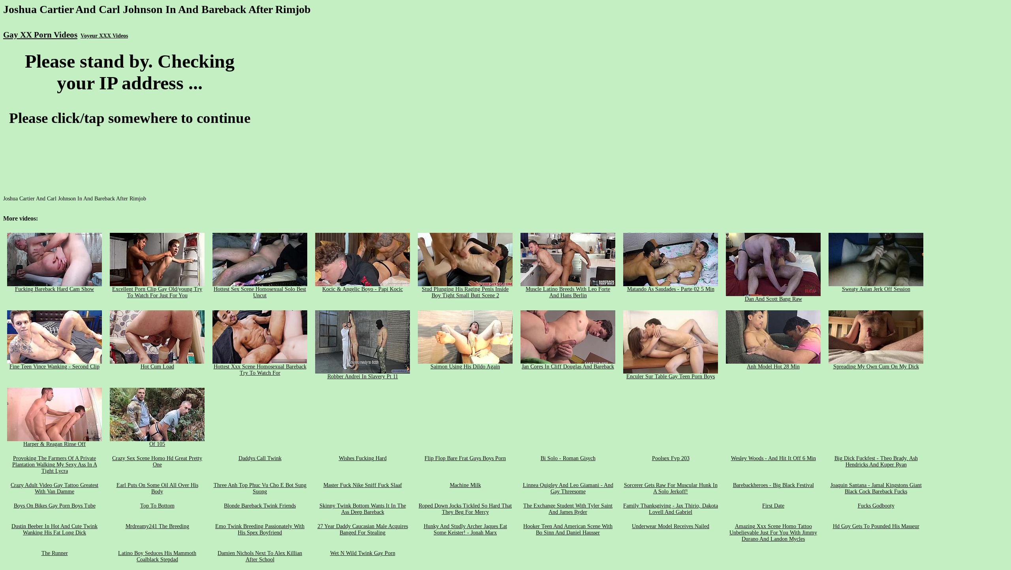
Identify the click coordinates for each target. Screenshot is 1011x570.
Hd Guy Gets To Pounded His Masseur (876, 526)
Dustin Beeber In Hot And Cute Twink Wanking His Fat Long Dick (54, 529)
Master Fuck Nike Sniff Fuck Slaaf (362, 485)
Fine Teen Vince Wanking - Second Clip (54, 367)
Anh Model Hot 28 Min (773, 367)
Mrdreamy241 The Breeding (157, 526)
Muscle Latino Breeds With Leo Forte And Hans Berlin (568, 292)
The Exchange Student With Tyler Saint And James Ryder (568, 509)
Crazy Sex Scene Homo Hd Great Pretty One (157, 461)
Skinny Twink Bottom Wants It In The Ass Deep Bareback (362, 509)
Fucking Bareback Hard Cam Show (54, 289)
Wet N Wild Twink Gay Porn (362, 553)
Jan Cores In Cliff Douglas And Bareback (568, 367)
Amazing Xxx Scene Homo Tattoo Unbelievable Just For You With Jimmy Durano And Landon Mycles (773, 532)
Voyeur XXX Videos (104, 36)
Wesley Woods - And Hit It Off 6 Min (773, 458)
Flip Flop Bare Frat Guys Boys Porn (465, 458)
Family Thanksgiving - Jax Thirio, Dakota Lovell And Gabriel (670, 509)
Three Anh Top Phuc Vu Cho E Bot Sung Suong (260, 488)
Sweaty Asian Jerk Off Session (876, 289)
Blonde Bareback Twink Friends (260, 506)
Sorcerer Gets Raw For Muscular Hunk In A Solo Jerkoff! (671, 488)
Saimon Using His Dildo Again (465, 367)
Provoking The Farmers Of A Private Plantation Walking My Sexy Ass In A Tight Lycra (54, 464)
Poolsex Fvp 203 (671, 458)
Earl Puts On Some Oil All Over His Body (157, 488)
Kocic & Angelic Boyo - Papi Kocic (362, 289)
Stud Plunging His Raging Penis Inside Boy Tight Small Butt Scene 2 (465, 292)
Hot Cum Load (157, 367)
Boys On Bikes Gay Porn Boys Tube (55, 506)
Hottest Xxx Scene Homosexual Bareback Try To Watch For (260, 370)
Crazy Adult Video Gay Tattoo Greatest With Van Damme (54, 488)
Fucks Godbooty (876, 506)
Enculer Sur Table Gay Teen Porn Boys (670, 376)
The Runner (54, 553)
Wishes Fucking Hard (363, 458)
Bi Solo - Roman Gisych (568, 458)
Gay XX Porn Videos (40, 35)
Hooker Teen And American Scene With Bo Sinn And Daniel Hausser (568, 529)
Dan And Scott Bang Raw (773, 299)
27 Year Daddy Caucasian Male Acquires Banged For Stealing (363, 529)
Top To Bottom (157, 506)
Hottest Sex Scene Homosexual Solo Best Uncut (260, 292)
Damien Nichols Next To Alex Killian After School (260, 556)
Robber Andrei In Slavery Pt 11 (362, 376)
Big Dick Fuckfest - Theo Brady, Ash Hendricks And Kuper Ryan (876, 461)
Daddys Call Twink (260, 458)
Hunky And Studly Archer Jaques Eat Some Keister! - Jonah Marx (465, 529)
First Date (773, 506)
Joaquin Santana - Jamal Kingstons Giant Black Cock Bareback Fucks (876, 488)
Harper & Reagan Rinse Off (54, 444)
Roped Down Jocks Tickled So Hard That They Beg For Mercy (465, 509)
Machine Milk (465, 485)
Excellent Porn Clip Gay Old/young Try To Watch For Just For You (157, 292)
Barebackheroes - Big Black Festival (773, 485)
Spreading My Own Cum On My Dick (876, 367)
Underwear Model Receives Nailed (670, 526)
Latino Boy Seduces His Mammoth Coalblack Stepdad (157, 556)
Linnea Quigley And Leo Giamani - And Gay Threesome (568, 488)
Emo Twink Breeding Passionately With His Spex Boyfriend (259, 529)
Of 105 (157, 444)
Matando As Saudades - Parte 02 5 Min (670, 289)
